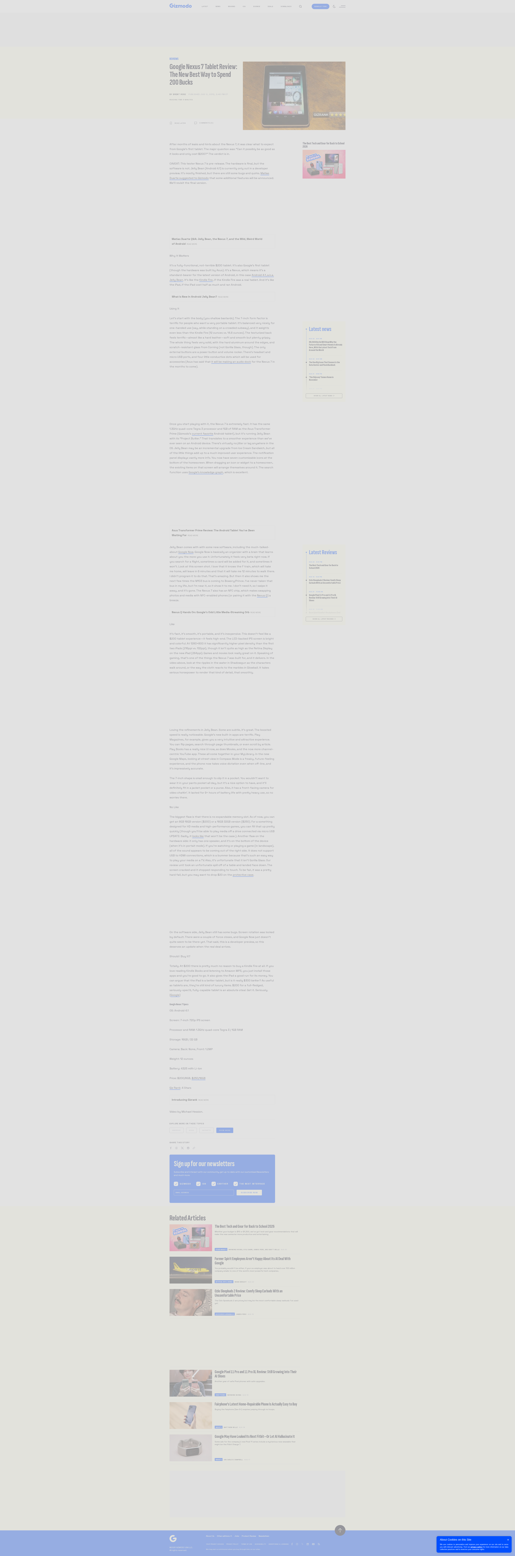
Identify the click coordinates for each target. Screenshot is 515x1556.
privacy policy (476, 1547)
